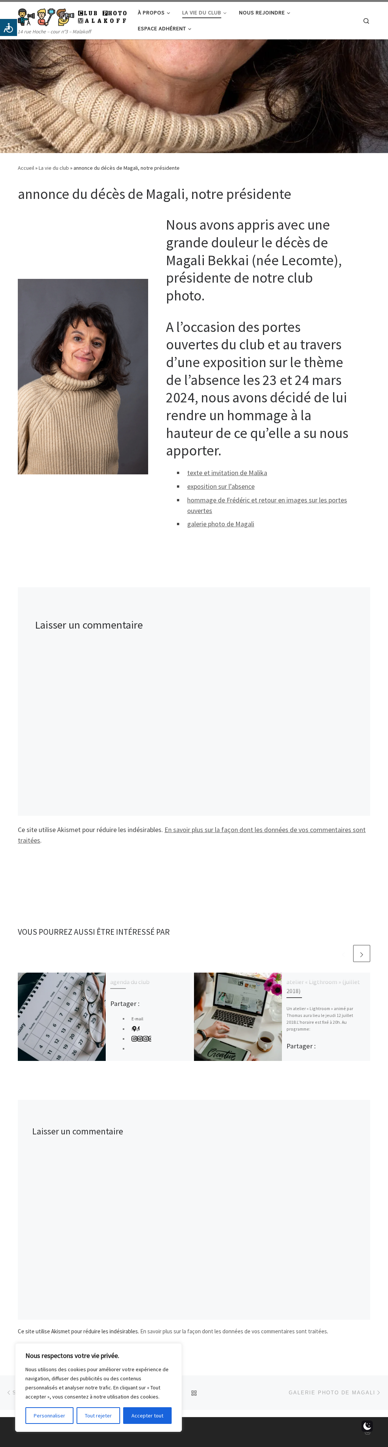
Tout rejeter (98, 1415)
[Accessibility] (8, 27)
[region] (98, 1387)
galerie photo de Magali (220, 523)
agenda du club (130, 982)
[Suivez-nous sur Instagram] (367, 1432)
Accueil (26, 167)
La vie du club (54, 167)
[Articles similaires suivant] (361, 953)
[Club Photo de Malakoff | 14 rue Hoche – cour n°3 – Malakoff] (72, 15)
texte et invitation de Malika (227, 472)
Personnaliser (49, 1415)
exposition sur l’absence (221, 486)
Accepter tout (147, 1415)
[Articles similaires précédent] (343, 953)
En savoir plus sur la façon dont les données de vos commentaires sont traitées (233, 1331)
